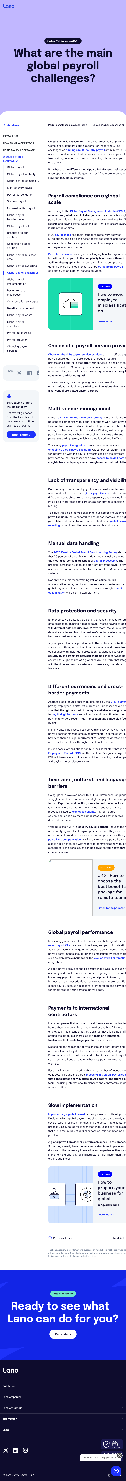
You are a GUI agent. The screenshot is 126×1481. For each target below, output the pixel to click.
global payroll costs (97, 493)
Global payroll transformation (16, 217)
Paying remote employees (16, 292)
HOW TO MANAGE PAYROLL (19, 143)
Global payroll (15, 167)
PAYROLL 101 (10, 136)
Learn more (105, 321)
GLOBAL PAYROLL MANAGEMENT (13, 159)
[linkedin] (29, 372)
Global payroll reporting (22, 265)
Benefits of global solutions (18, 235)
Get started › (63, 1334)
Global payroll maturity (21, 174)
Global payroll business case (21, 257)
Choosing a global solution (18, 246)
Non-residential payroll (21, 208)
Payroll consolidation (20, 194)
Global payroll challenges (23, 272)
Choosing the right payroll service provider (75, 354)
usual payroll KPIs (59, 945)
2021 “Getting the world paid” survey (79, 417)
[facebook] (39, 372)
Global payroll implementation (16, 281)
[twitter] (19, 372)
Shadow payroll (16, 201)
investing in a (95, 1074)
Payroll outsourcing (19, 332)
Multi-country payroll (20, 187)
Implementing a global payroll (66, 1114)
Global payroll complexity (23, 180)
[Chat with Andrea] (116, 1471)
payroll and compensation (64, 839)
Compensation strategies (22, 301)
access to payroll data (110, 458)
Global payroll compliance (15, 324)
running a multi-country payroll (85, 150)
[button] (119, 6)
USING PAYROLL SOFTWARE (19, 150)
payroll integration (73, 445)
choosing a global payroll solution (69, 449)
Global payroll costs (19, 315)
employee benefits (83, 811)
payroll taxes (63, 234)
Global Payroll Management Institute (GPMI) (97, 211)
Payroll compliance (60, 254)
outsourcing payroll (110, 266)
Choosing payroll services (17, 348)
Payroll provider (17, 339)
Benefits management (20, 308)
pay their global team (65, 714)
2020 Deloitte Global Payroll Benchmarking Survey (85, 552)
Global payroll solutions (21, 226)
